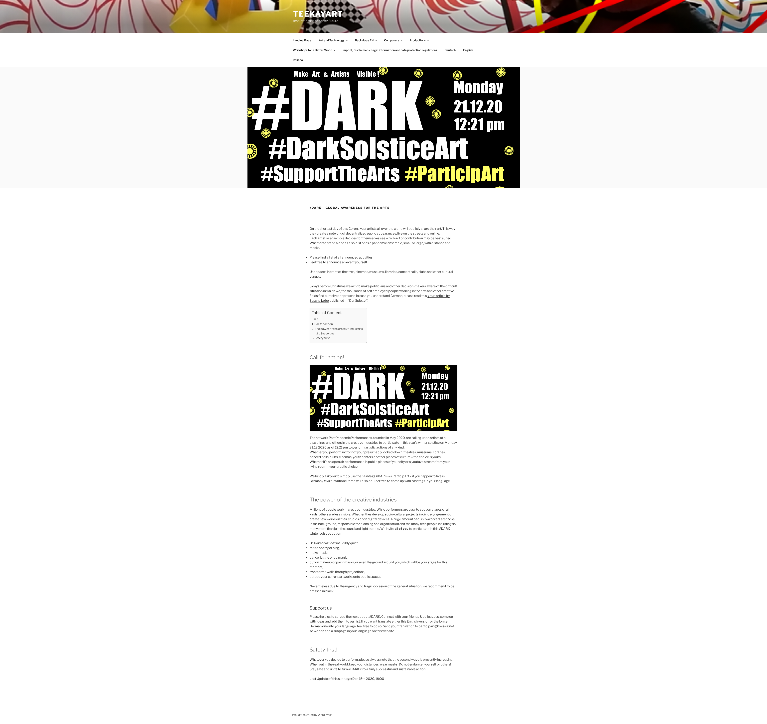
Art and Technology (332, 40)
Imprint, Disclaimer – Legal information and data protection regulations (390, 50)
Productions (417, 40)
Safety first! (323, 338)
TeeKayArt (318, 14)
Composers (391, 40)
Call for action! (324, 324)
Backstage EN (364, 40)
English (468, 50)
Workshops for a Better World (312, 50)
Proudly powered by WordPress (312, 714)
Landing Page (302, 40)
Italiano (298, 60)
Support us (327, 333)
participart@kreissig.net (436, 626)
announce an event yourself (347, 262)
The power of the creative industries (339, 329)
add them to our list (345, 621)
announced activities (357, 257)
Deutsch (450, 50)
